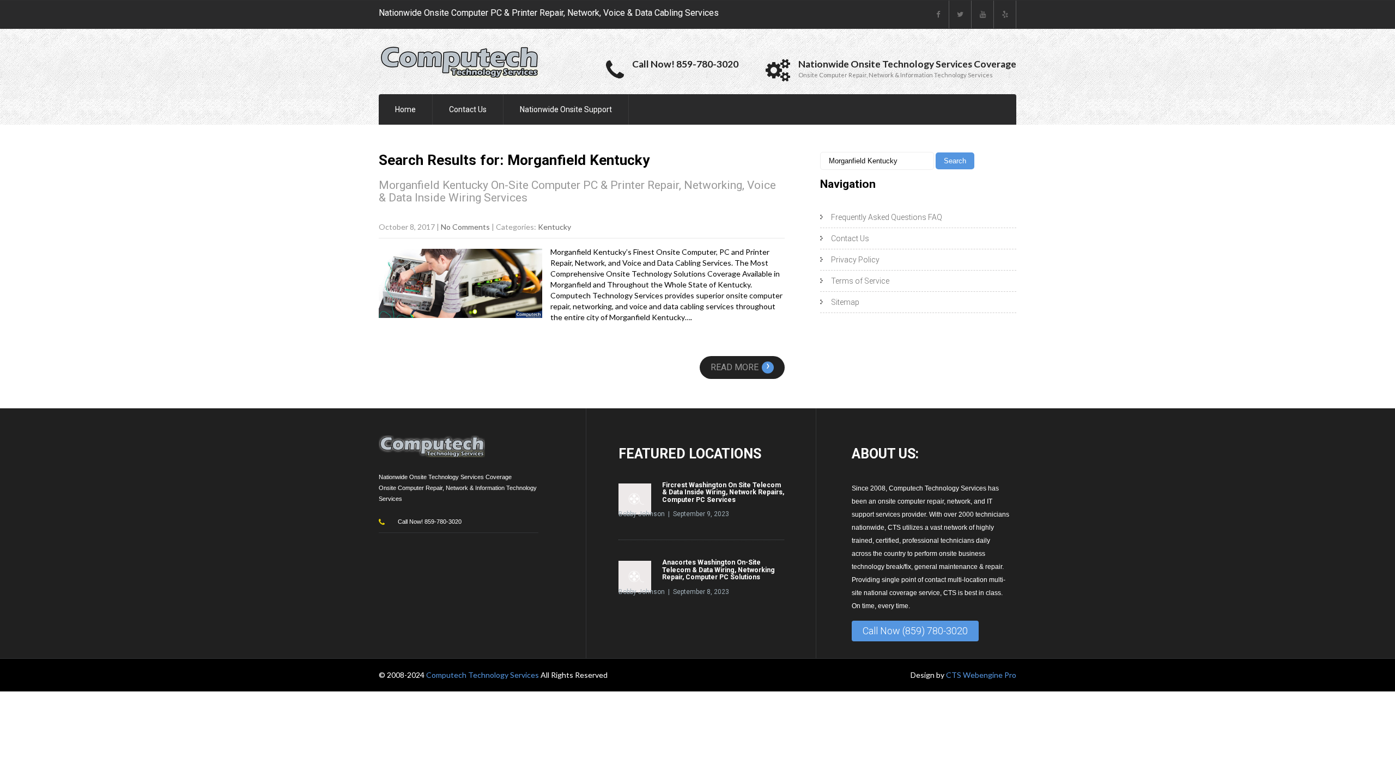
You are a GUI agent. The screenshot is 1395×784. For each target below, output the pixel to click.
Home (405, 109)
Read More (740, 367)
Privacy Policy (855, 259)
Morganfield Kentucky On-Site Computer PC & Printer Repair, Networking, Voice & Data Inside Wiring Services (577, 191)
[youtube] (983, 14)
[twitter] (960, 14)
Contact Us (468, 109)
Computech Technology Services (483, 674)
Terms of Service (860, 281)
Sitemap (845, 302)
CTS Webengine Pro (981, 674)
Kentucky (554, 226)
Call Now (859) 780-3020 (915, 630)
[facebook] (938, 14)
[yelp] (1005, 14)
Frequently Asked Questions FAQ (886, 217)
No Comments (465, 226)
